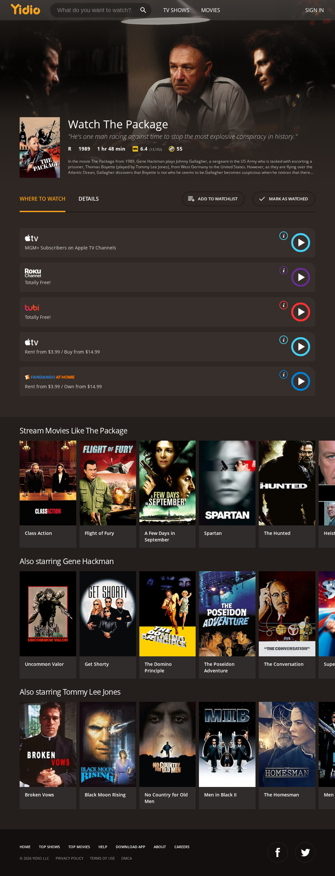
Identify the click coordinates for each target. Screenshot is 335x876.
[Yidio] (25, 10)
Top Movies (79, 846)
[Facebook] (278, 852)
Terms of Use (102, 858)
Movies (210, 10)
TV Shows (176, 10)
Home (25, 846)
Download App (130, 846)
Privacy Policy (69, 858)
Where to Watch (42, 198)
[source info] (282, 235)
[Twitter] (305, 852)
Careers (181, 846)
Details (89, 198)
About (160, 846)
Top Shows (49, 846)
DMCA (126, 858)
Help (102, 846)
